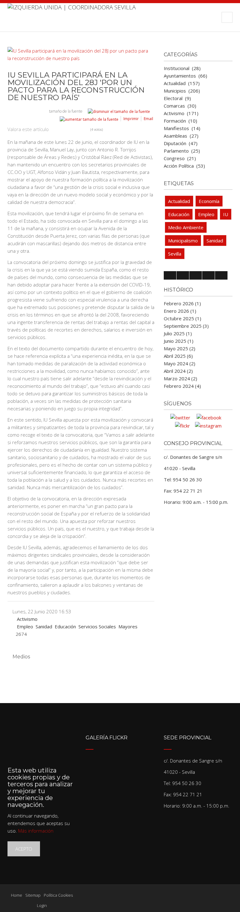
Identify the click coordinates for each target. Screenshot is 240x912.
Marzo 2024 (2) (180, 378)
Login (42, 905)
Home (16, 895)
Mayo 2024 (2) (179, 363)
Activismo (27, 619)
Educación (65, 626)
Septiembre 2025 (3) (186, 326)
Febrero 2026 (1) (182, 303)
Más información (35, 831)
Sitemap (33, 895)
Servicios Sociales (97, 626)
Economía (209, 201)
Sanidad (44, 626)
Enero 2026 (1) (180, 311)
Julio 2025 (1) (178, 333)
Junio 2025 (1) (178, 341)
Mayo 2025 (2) (179, 348)
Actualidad (179, 201)
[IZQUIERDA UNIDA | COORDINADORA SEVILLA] (71, 17)
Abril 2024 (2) (178, 371)
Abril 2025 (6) (178, 356)
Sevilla (174, 254)
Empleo (25, 626)
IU (225, 214)
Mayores (128, 626)
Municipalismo (183, 240)
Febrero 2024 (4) (182, 386)
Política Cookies (58, 895)
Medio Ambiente (185, 227)
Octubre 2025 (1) (182, 318)
